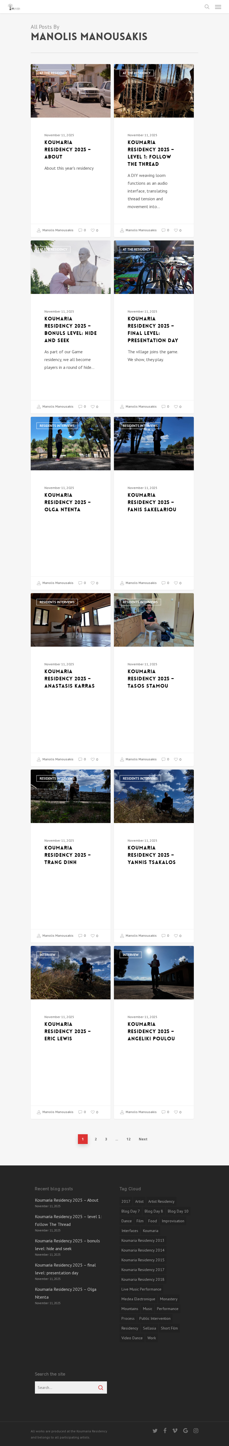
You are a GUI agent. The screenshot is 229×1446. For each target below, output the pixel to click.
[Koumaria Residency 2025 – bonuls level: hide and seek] (71, 326)
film (140, 1220)
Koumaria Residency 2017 (142, 1269)
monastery (169, 1298)
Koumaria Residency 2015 (142, 1259)
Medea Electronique (138, 1298)
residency (129, 1328)
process (128, 1318)
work (151, 1337)
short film (169, 1328)
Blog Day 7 (130, 1211)
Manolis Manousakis (57, 230)
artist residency (161, 1201)
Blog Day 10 (178, 1211)
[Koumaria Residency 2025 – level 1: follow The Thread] (154, 150)
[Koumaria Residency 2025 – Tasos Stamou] (154, 679)
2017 (125, 1201)
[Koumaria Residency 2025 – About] (71, 150)
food (152, 1220)
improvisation (173, 1220)
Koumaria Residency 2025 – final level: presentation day (65, 1268)
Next (143, 1139)
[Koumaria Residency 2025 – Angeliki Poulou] (154, 1032)
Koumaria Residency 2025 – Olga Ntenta (65, 1293)
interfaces (129, 1230)
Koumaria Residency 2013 (142, 1240)
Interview (47, 955)
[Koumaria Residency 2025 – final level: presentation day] (154, 326)
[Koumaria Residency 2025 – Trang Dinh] (71, 856)
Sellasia (149, 1328)
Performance (167, 1308)
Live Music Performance (141, 1289)
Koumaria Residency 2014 (142, 1250)
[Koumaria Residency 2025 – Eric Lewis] (71, 1032)
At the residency (53, 73)
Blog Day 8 (154, 1211)
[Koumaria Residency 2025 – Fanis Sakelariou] (154, 503)
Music (147, 1308)
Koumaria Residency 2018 (142, 1279)
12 (128, 1139)
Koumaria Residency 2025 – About (67, 1200)
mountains (129, 1308)
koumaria (150, 1230)
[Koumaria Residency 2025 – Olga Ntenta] (71, 503)
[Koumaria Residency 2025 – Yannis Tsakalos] (154, 856)
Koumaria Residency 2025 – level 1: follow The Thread (68, 1220)
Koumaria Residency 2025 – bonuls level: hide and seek (67, 1244)
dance (126, 1220)
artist (139, 1201)
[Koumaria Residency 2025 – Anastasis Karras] (71, 679)
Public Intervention (155, 1318)
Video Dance (132, 1337)
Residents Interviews (57, 425)
